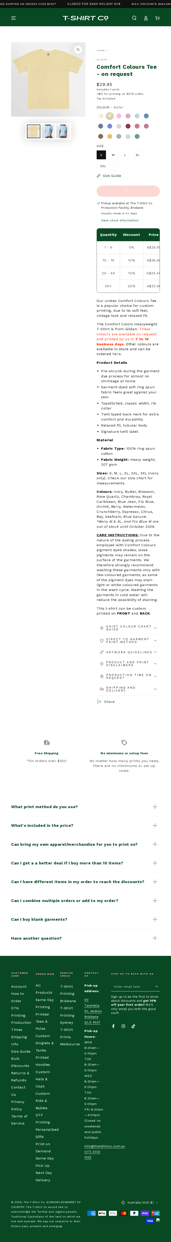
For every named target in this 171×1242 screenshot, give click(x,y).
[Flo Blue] (110, 126)
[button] (134, 18)
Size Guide (21, 1051)
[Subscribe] (157, 986)
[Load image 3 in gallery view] (63, 131)
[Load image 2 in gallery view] (48, 131)
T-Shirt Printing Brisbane (68, 993)
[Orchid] (119, 126)
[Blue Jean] (101, 126)
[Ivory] (101, 116)
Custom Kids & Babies (43, 1100)
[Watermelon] (137, 126)
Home (100, 50)
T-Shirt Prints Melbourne (70, 1037)
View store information (119, 220)
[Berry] (128, 126)
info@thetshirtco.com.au (104, 1146)
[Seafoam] (128, 136)
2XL (103, 166)
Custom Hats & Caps (43, 1079)
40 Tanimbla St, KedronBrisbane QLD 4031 (93, 1011)
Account (18, 986)
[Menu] (13, 18)
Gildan (102, 59)
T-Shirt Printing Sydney (67, 1015)
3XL (119, 166)
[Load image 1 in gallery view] (33, 131)
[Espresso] (101, 136)
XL (138, 155)
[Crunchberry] (146, 126)
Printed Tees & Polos (42, 1021)
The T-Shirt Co (34, 1202)
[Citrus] (110, 136)
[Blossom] (119, 116)
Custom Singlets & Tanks (45, 1043)
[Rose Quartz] (128, 116)
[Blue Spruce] (137, 136)
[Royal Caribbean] (146, 116)
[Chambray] (137, 116)
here (116, 354)
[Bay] (119, 136)
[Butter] (110, 116)
